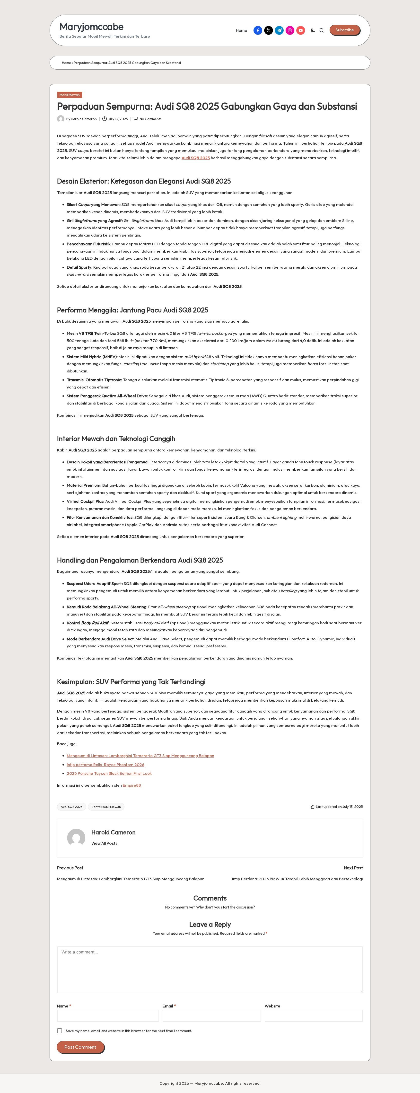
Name (64, 1005)
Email (169, 1005)
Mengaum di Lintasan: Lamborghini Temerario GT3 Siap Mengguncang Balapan (140, 755)
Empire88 (132, 785)
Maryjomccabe (91, 26)
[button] (345, 30)
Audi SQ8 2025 (71, 807)
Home (66, 63)
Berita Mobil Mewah (106, 807)
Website (272, 1005)
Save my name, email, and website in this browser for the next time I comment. (129, 1030)
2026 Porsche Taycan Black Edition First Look (109, 773)
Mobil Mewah (70, 95)
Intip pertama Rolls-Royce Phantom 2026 (105, 764)
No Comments (150, 119)
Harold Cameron (113, 832)
